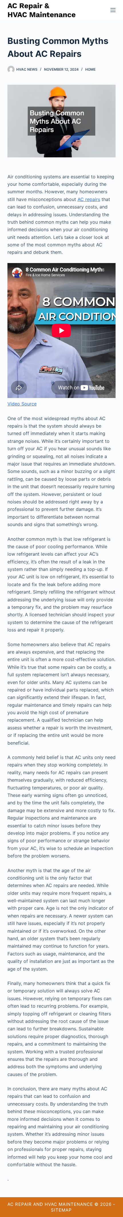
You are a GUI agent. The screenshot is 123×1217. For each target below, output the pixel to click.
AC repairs (89, 199)
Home (90, 69)
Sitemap (61, 1210)
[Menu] (113, 10)
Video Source (22, 404)
